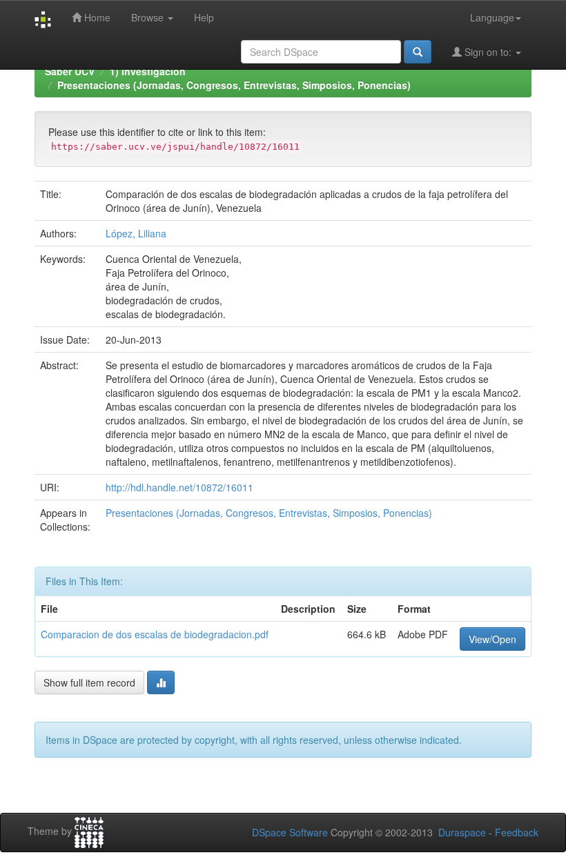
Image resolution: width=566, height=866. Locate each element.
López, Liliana (136, 233)
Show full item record (89, 682)
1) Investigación (148, 71)
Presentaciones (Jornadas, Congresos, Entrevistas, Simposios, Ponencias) (234, 85)
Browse (148, 17)
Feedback (516, 832)
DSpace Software (290, 832)
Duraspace (462, 832)
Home (95, 17)
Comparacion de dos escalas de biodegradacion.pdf (155, 634)
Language (492, 17)
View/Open (492, 639)
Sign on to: (488, 52)
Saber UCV (70, 71)
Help (204, 17)
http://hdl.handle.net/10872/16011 (179, 487)
